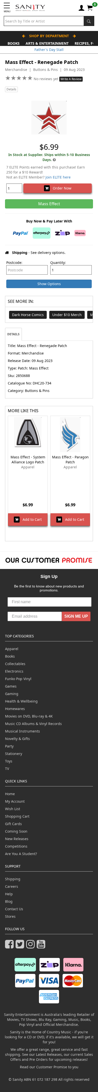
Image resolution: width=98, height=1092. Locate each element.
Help (9, 894)
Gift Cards (13, 823)
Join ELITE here (58, 177)
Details (11, 89)
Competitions (16, 846)
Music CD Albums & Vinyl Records (33, 723)
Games (11, 686)
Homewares (15, 708)
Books (14, 43)
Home (10, 793)
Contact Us (14, 909)
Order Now (60, 188)
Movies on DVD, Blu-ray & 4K (29, 716)
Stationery (13, 753)
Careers (11, 886)
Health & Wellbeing (21, 701)
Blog (9, 901)
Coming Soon (16, 831)
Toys (8, 761)
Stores (10, 916)
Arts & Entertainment (47, 43)
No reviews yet (46, 78)
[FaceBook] (10, 946)
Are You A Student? (21, 853)
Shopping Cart (17, 816)
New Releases (16, 838)
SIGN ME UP (76, 616)
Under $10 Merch (67, 314)
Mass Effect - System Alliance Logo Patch (28, 459)
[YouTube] (42, 946)
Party (9, 746)
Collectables (15, 663)
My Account (15, 801)
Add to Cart (31, 519)
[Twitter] (21, 946)
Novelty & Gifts (17, 738)
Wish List (12, 808)
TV (7, 768)
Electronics (14, 671)
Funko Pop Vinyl (18, 678)
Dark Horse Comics (28, 314)
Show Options (49, 283)
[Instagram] (31, 946)
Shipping (12, 879)
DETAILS (13, 334)
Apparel (11, 648)
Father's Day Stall (49, 49)
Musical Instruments (22, 731)
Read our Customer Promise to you (49, 1067)
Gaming (11, 693)
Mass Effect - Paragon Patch (70, 459)
